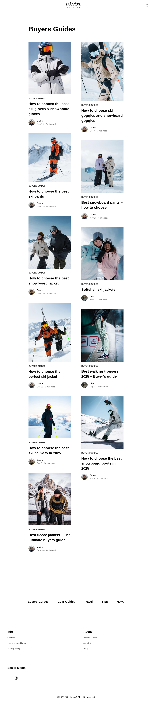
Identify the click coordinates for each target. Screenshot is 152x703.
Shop (85, 648)
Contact (11, 637)
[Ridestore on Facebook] (9, 678)
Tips (105, 601)
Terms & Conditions (16, 643)
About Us (87, 643)
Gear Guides (66, 601)
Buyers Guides (36, 98)
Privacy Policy (13, 648)
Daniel (40, 121)
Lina (92, 296)
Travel (88, 601)
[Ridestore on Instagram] (16, 678)
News (120, 601)
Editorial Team (90, 637)
